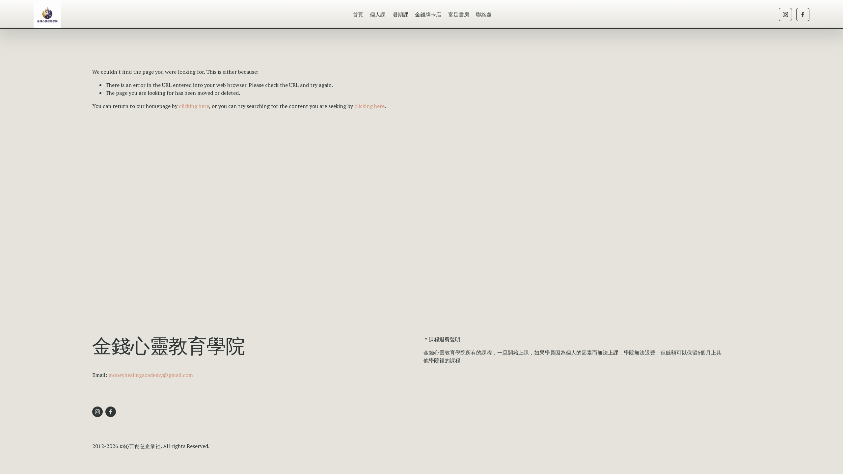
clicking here (194, 106)
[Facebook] (802, 14)
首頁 (358, 14)
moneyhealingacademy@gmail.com (150, 375)
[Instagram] (785, 14)
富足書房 (458, 14)
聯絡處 (484, 14)
